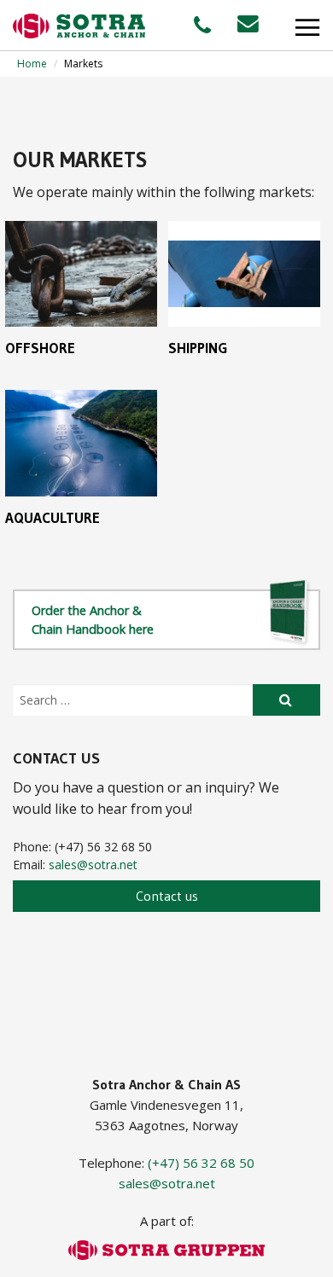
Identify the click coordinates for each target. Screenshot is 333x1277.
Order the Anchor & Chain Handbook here (93, 619)
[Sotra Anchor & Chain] (79, 25)
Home (32, 63)
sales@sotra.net (93, 864)
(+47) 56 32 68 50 (201, 1162)
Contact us (167, 895)
